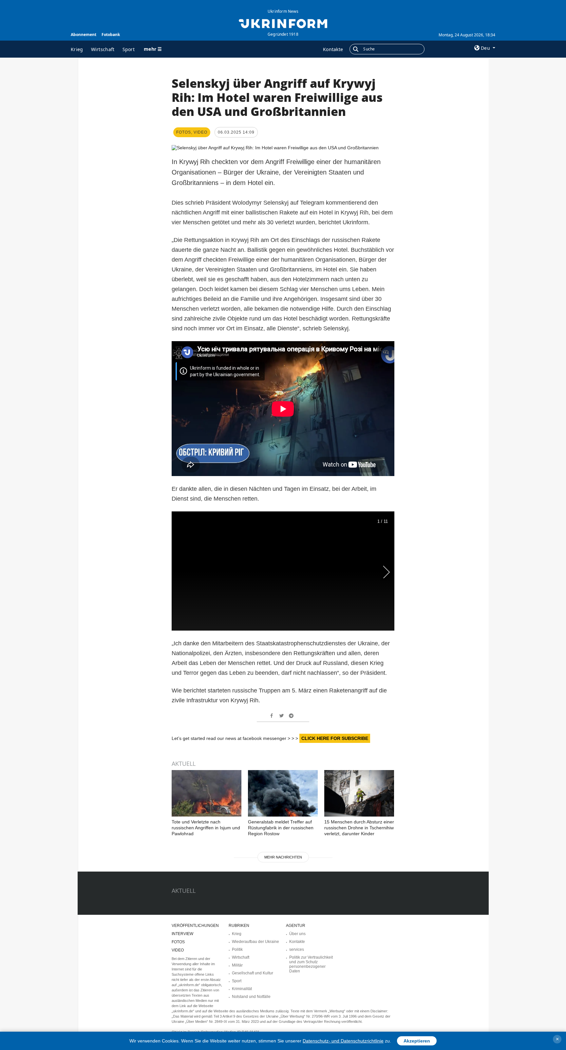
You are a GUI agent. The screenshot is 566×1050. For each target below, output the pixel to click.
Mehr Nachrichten (283, 857)
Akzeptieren (417, 1040)
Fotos (178, 942)
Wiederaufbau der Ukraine (255, 941)
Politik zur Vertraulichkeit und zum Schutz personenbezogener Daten (311, 964)
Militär (237, 965)
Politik (237, 949)
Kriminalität (242, 988)
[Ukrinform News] (283, 23)
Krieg (77, 49)
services (296, 949)
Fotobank (111, 34)
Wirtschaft (103, 49)
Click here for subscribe (334, 738)
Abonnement (83, 34)
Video (178, 950)
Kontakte (333, 49)
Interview (182, 933)
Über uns (297, 933)
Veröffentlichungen (195, 925)
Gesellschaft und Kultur (252, 973)
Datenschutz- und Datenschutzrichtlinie (343, 1040)
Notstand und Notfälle (251, 996)
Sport (129, 49)
